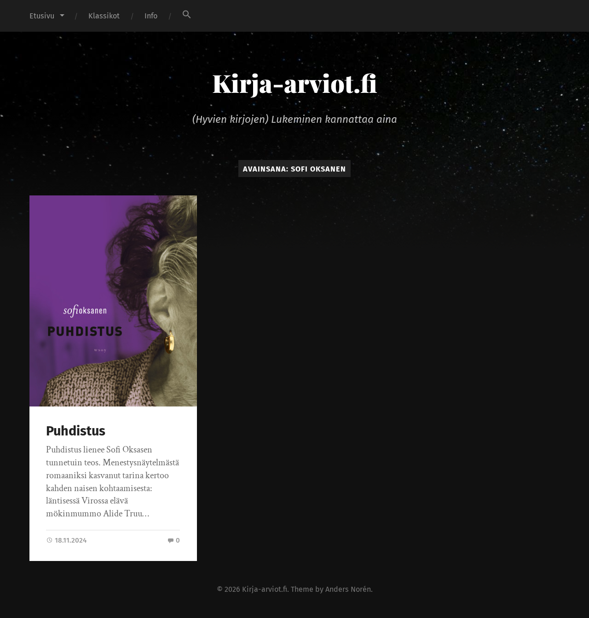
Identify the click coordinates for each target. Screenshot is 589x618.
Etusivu (41, 15)
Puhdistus (75, 431)
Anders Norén (348, 589)
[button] (187, 14)
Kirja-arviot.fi (294, 82)
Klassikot (104, 15)
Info (150, 15)
